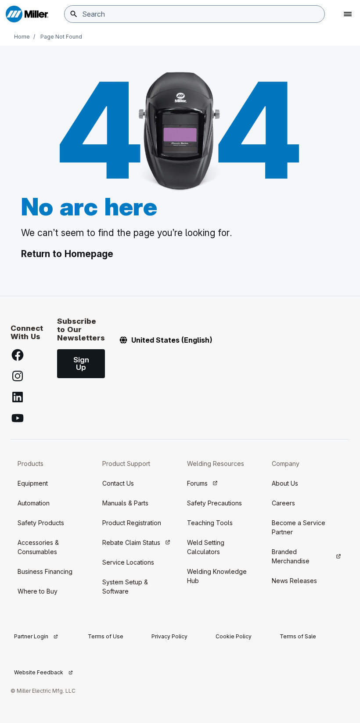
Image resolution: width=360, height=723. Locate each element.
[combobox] (194, 14)
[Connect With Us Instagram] (18, 376)
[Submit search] (73, 14)
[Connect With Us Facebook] (18, 355)
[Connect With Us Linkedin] (18, 397)
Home (22, 36)
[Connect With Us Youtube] (18, 418)
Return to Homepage (67, 253)
